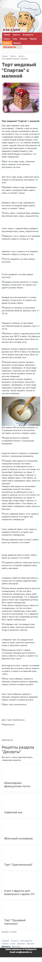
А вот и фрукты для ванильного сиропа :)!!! (19, 892)
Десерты (7, 43)
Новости (16, 35)
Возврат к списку (9, 932)
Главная (7, 35)
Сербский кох (13, 812)
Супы (15, 39)
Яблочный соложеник (18, 838)
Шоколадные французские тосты (17, 784)
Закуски (33, 39)
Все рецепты (28, 35)
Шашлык (23, 39)
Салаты (7, 39)
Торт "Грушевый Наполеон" (15, 922)
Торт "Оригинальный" (18, 864)
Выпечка (17, 43)
